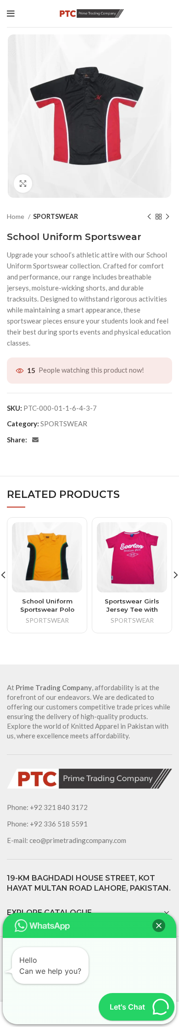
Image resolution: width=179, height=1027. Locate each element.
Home (16, 216)
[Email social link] (35, 440)
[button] (158, 925)
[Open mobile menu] (10, 14)
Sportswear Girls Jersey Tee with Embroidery (132, 609)
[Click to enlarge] (23, 183)
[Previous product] (149, 216)
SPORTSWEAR (55, 216)
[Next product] (167, 216)
